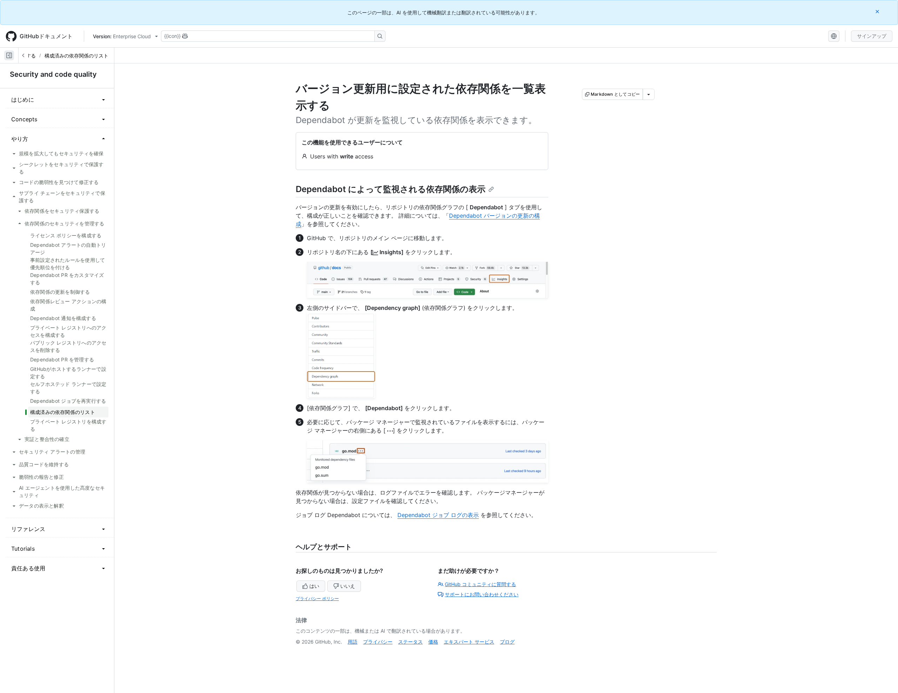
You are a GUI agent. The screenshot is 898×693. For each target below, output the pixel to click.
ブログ (507, 642)
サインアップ (871, 36)
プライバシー (378, 642)
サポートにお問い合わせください (481, 594)
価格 (433, 642)
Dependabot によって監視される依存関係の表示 (390, 189)
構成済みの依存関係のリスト (76, 56)
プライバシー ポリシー (317, 598)
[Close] (878, 11)
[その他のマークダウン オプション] (649, 94)
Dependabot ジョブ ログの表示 (438, 514)
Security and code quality (53, 74)
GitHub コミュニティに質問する (480, 584)
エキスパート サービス (469, 642)
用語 (352, 642)
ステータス (410, 642)
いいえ (347, 586)
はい (314, 586)
